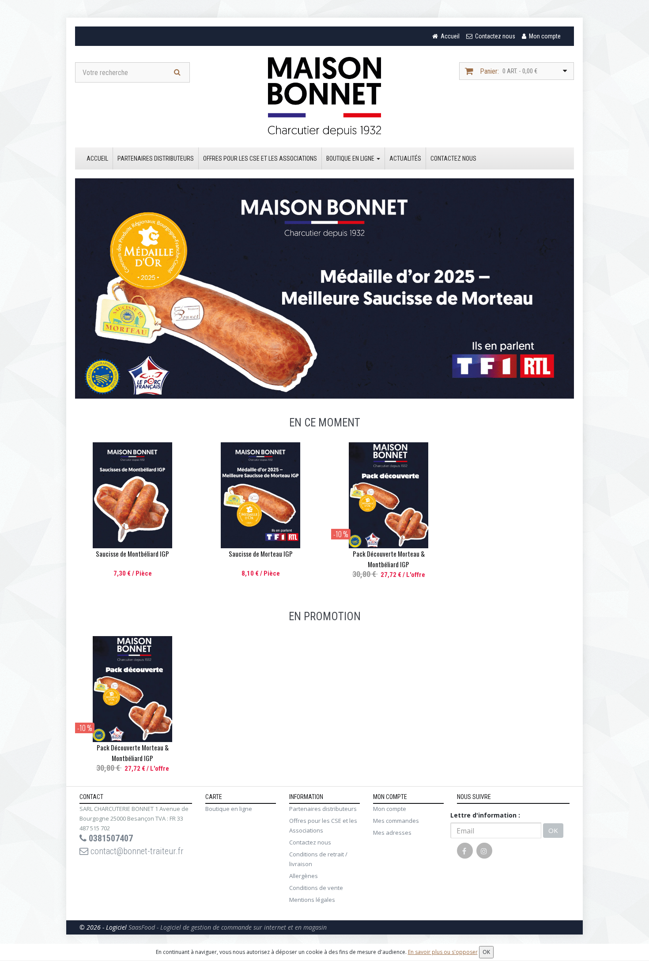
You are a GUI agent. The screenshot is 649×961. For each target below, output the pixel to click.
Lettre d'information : (485, 815)
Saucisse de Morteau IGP (261, 553)
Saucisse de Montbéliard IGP (132, 553)
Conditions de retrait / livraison (318, 859)
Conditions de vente (316, 888)
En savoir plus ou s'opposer (443, 952)
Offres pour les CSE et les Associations (260, 158)
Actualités (405, 158)
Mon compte (389, 809)
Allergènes (303, 876)
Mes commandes (396, 821)
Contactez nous (453, 158)
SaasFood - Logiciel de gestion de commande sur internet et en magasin (227, 927)
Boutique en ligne (351, 158)
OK (553, 830)
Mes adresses (392, 833)
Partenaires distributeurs (155, 158)
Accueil (97, 158)
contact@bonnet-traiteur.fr (136, 851)
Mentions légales (312, 900)
